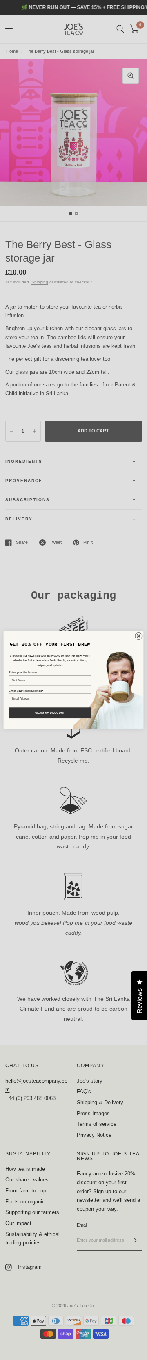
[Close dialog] (138, 635)
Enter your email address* (26, 690)
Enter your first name (22, 672)
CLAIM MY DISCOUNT (50, 712)
